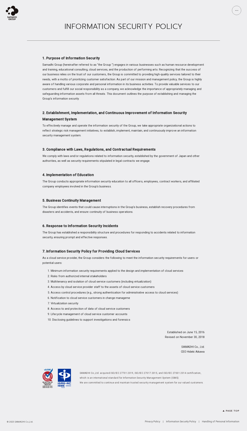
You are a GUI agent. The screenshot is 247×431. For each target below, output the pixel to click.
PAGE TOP (232, 411)
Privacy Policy (152, 421)
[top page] (12, 13)
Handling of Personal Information (220, 421)
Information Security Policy (181, 421)
